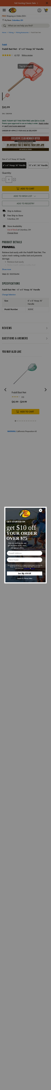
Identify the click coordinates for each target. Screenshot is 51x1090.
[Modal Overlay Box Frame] (25, 545)
